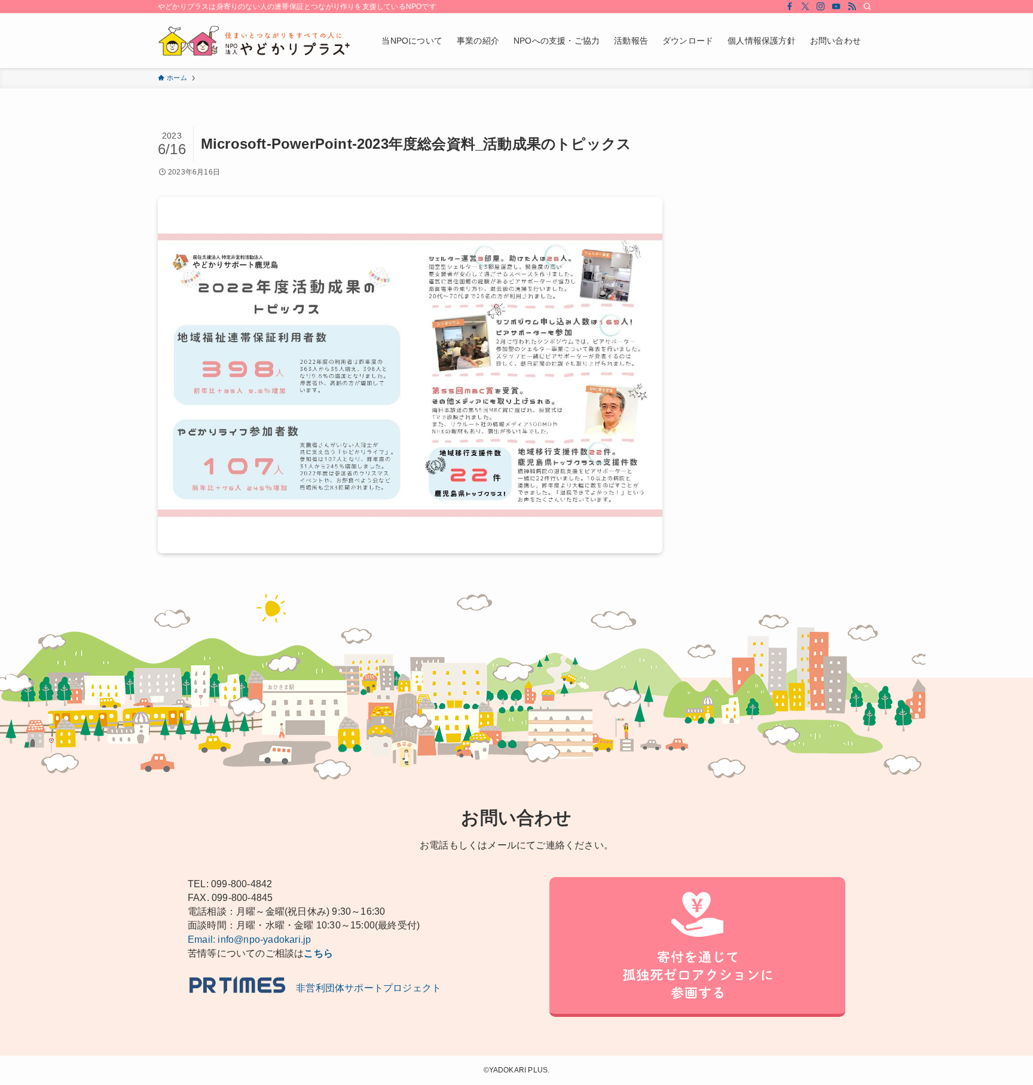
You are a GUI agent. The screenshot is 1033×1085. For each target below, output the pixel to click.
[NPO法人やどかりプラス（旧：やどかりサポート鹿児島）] (254, 41)
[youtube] (836, 6)
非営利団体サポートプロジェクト (363, 988)
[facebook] (789, 6)
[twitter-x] (805, 6)
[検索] (867, 6)
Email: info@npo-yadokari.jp (249, 939)
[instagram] (821, 6)
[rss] (852, 6)
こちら (318, 953)
